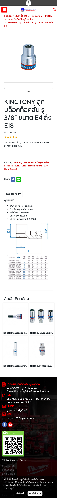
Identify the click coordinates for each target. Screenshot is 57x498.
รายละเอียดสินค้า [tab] (13, 193)
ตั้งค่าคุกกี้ (20, 493)
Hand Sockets (35, 165)
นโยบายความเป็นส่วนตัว (32, 485)
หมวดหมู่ (18, 162)
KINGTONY (21, 165)
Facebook (8, 469)
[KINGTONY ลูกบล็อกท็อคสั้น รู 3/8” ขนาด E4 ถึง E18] (28, 56)
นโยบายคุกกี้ (9, 488)
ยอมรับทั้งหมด (35, 493)
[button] (53, 9)
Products (9, 165)
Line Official (8, 473)
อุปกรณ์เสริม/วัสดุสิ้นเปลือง (37, 162)
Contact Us (8, 466)
